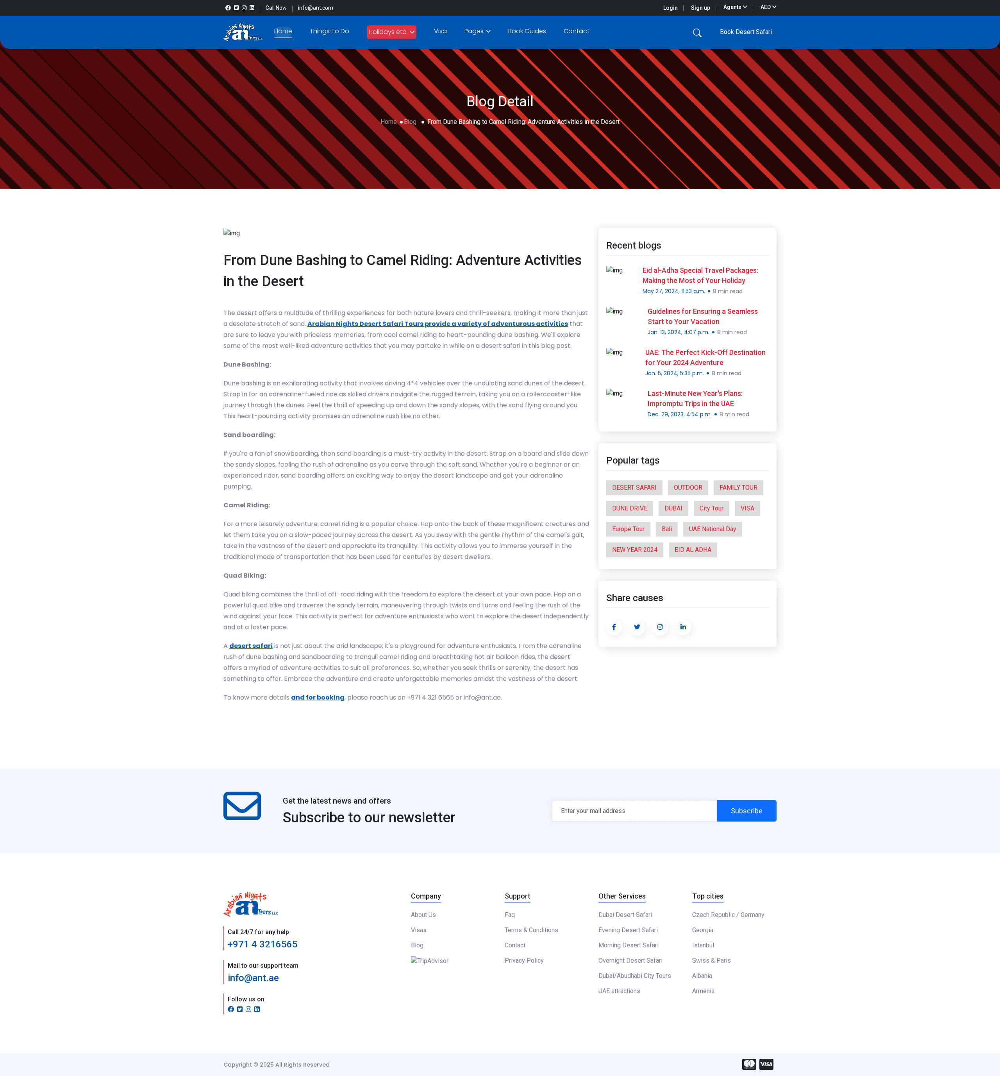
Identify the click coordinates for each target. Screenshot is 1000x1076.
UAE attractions (619, 991)
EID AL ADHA (693, 549)
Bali (667, 529)
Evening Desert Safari (628, 930)
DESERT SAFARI (634, 487)
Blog (410, 121)
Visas (419, 930)
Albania (702, 975)
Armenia (703, 991)
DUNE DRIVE (629, 508)
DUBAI (673, 508)
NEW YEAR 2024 (634, 549)
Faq (510, 914)
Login (670, 8)
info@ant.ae (253, 977)
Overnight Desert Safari (630, 960)
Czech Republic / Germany (728, 914)
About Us (423, 914)
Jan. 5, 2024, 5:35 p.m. (674, 373)
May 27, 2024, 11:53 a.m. (674, 291)
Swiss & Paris (711, 960)
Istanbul (703, 945)
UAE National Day (712, 529)
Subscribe (746, 811)
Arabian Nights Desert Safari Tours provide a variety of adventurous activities (437, 323)
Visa (440, 31)
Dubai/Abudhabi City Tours (634, 975)
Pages (474, 31)
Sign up (700, 8)
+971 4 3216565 (263, 944)
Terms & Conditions (531, 930)
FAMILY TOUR (738, 487)
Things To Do (329, 31)
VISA (747, 508)
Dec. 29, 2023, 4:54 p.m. (680, 414)
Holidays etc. (389, 31)
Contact (576, 31)
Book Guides (527, 31)
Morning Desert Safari (628, 945)
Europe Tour (628, 529)
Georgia (702, 930)
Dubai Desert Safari (625, 914)
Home (283, 31)
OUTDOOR (688, 487)
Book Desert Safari (746, 32)
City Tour (711, 508)
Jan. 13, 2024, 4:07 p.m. (678, 332)
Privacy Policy (524, 960)
